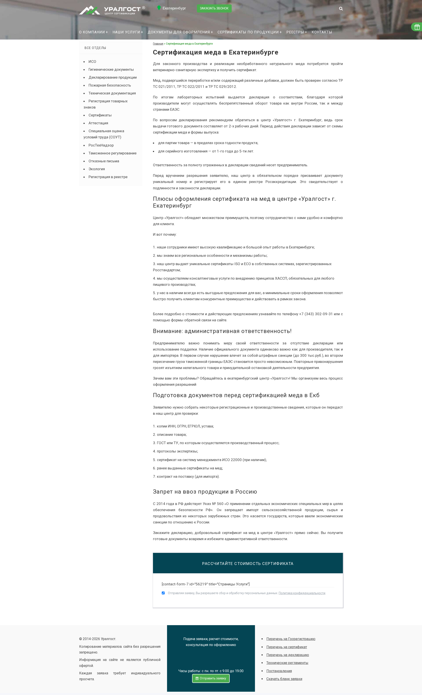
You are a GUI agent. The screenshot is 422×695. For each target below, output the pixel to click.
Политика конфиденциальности (302, 593)
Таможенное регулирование (112, 153)
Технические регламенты (287, 663)
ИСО (92, 61)
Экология (97, 169)
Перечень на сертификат (286, 647)
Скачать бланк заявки (284, 679)
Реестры (295, 32)
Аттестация (98, 123)
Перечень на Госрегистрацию (290, 639)
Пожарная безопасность (110, 85)
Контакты (322, 32)
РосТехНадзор (101, 145)
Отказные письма (104, 161)
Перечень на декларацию (287, 655)
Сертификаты (100, 115)
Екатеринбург (174, 8)
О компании (92, 32)
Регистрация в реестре (108, 177)
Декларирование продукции (113, 77)
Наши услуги (126, 32)
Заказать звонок (214, 8)
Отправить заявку (212, 678)
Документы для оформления (179, 32)
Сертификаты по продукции (248, 32)
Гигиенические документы (111, 69)
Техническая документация (112, 93)
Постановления (279, 671)
